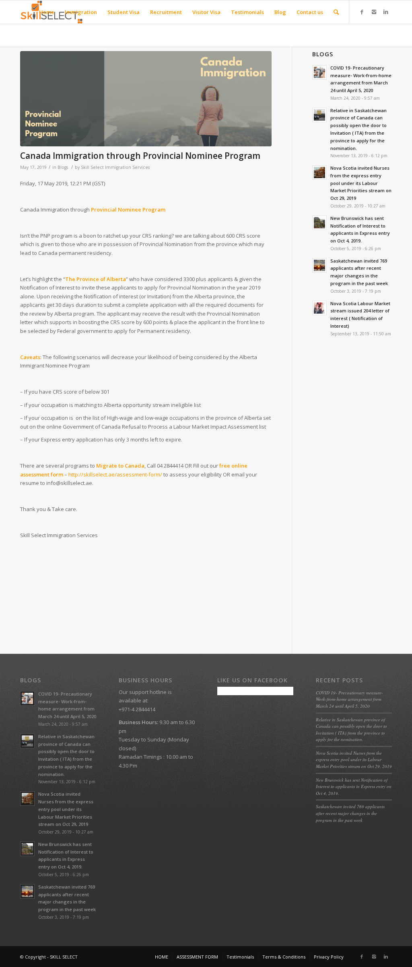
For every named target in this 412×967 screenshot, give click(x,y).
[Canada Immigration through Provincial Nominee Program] (146, 98)
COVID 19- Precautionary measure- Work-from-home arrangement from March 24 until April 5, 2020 (349, 699)
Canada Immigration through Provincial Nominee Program (140, 155)
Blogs (63, 167)
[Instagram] (374, 12)
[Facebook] (362, 12)
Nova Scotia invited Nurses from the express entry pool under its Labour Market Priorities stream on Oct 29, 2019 (354, 759)
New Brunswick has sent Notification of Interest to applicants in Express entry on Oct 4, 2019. (353, 786)
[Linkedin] (386, 12)
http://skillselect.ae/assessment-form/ (115, 474)
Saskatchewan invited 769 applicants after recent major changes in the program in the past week (350, 813)
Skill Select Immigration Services (115, 167)
